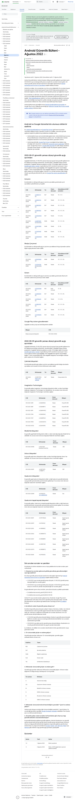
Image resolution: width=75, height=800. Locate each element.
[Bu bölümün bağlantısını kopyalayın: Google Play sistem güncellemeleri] (49, 322)
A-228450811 (38, 294)
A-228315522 (38, 210)
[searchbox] (10, 14)
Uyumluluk (42, 9)
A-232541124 (38, 200)
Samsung (26, 727)
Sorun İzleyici (60, 787)
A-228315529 (38, 205)
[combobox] (43, 1)
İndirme (23, 780)
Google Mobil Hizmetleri (48, 145)
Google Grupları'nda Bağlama (46, 790)
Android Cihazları (53, 9)
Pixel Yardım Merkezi (62, 778)
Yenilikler (4, 9)
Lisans (46, 795)
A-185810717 (38, 195)
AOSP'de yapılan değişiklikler (52, 25)
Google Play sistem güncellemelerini (56, 173)
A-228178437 (38, 221)
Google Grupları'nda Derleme (46, 787)
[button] (8, 23)
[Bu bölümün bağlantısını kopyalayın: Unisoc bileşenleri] (37, 453)
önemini (37, 166)
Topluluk (33, 795)
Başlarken (13, 9)
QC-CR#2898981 (43, 495)
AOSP (25, 45)
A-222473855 (38, 226)
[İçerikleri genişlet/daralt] (32, 59)
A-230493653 (38, 259)
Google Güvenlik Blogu (44, 783)
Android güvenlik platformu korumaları (55, 104)
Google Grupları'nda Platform (46, 785)
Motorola (60, 726)
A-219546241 (38, 299)
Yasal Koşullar (40, 795)
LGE (56, 726)
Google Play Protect (47, 129)
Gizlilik (50, 795)
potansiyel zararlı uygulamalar (56, 144)
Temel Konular (31, 9)
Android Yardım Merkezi (62, 776)
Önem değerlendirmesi (34, 98)
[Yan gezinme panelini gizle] (17, 797)
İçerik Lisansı (40, 763)
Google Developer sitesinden (49, 711)
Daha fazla (27, 1)
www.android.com (61, 780)
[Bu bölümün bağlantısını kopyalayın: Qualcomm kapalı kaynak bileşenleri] (50, 500)
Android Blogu (42, 780)
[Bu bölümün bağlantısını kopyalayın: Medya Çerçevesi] (38, 244)
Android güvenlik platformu (33, 129)
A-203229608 (38, 236)
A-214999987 (38, 231)
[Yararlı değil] (69, 45)
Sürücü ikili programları (26, 787)
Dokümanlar (16, 1)
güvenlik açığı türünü (29, 166)
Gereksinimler (24, 778)
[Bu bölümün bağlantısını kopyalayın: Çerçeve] (31, 179)
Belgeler (4, 6)
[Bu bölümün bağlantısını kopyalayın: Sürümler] (33, 734)
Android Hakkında (25, 795)
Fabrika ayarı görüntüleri (27, 785)
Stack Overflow (60, 785)
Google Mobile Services (62, 783)
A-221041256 (38, 264)
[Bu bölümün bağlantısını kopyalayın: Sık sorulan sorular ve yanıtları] (51, 563)
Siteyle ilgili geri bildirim (27, 797)
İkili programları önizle (26, 783)
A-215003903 (38, 216)
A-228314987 (38, 304)
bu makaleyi (63, 601)
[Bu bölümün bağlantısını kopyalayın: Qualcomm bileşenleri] (40, 476)
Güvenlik (22, 9)
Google (48, 726)
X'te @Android (42, 776)
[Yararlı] (67, 45)
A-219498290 (38, 315)
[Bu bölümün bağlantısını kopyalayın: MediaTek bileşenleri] (39, 431)
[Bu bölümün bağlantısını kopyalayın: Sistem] (30, 273)
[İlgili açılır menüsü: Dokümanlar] (21, 1)
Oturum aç (70, 1)
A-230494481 (38, 288)
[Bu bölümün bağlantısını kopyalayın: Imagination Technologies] (43, 385)
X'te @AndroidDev (43, 778)
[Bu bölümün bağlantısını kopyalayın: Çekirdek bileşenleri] (39, 361)
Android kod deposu (26, 776)
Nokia (64, 726)
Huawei (52, 726)
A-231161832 (38, 309)
